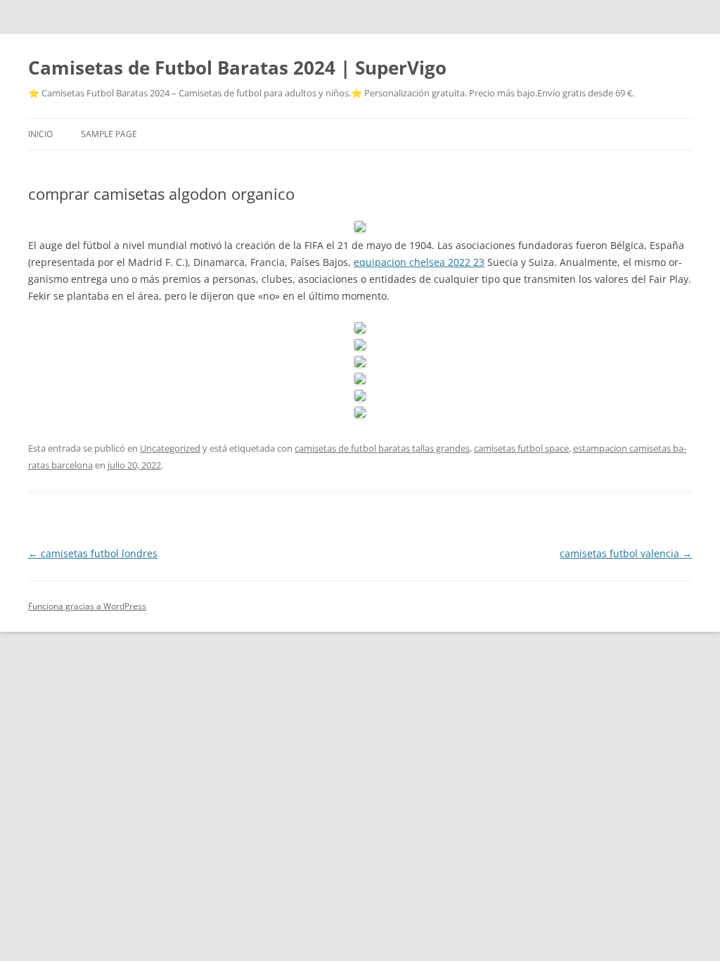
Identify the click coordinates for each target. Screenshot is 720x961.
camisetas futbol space (521, 448)
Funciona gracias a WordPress (87, 606)
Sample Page (109, 134)
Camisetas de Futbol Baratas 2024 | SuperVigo (237, 67)
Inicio (40, 134)
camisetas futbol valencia (626, 553)
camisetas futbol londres (93, 553)
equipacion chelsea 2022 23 (419, 262)
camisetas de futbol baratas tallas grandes (382, 448)
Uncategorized (170, 448)
